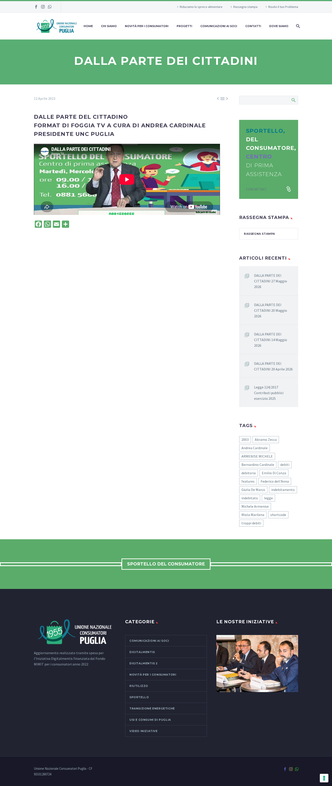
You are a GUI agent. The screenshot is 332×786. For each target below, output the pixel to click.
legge (268, 498)
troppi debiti (251, 523)
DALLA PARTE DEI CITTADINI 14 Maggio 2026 (270, 340)
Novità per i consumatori (146, 26)
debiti (284, 464)
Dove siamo (278, 26)
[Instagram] (43, 7)
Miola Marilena (252, 514)
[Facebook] (36, 7)
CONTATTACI (256, 189)
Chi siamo (109, 26)
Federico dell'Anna (275, 481)
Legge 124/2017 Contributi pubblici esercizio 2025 (268, 393)
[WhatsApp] (49, 7)
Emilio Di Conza (274, 473)
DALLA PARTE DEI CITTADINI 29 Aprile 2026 (273, 366)
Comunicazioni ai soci (149, 640)
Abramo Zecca (266, 439)
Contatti (253, 26)
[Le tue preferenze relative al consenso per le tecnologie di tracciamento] (324, 778)
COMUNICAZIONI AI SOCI (218, 26)
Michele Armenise (255, 506)
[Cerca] (297, 26)
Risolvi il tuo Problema (283, 7)
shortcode (278, 514)
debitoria (248, 473)
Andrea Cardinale (254, 448)
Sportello (139, 697)
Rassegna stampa (245, 7)
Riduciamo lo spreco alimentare (201, 7)
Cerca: (293, 100)
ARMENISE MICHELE (257, 456)
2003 (245, 439)
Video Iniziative (143, 731)
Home (88, 26)
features (248, 481)
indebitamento (283, 489)
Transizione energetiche (152, 708)
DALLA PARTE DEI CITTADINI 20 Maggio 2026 (270, 310)
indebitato (249, 498)
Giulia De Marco (253, 489)
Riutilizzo (138, 686)
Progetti (184, 26)
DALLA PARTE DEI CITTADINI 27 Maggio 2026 (270, 281)
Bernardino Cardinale (257, 464)
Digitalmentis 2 (143, 663)
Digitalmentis (142, 652)
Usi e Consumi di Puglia (150, 719)
